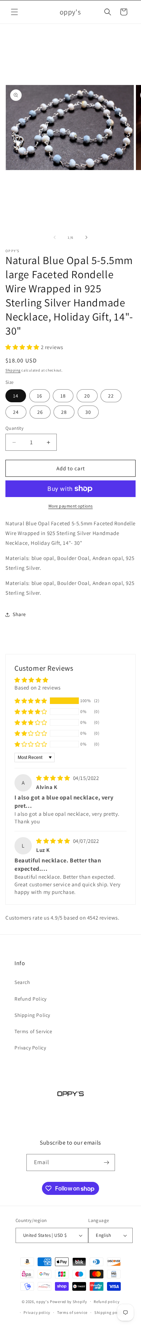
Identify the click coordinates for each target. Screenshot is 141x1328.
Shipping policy (109, 1312)
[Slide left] (55, 237)
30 (88, 412)
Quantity (14, 428)
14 (15, 396)
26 (40, 412)
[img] (54, 778)
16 (39, 396)
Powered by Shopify (68, 1301)
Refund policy (106, 1301)
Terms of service (72, 1312)
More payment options (70, 506)
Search (22, 982)
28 (64, 412)
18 (63, 396)
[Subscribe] (107, 1162)
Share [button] (19, 614)
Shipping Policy (32, 1015)
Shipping (13, 370)
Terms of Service (33, 1031)
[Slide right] (86, 237)
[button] (14, 12)
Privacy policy (37, 1312)
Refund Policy (30, 999)
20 (87, 396)
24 (16, 412)
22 (111, 396)
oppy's (42, 1301)
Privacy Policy (30, 1047)
